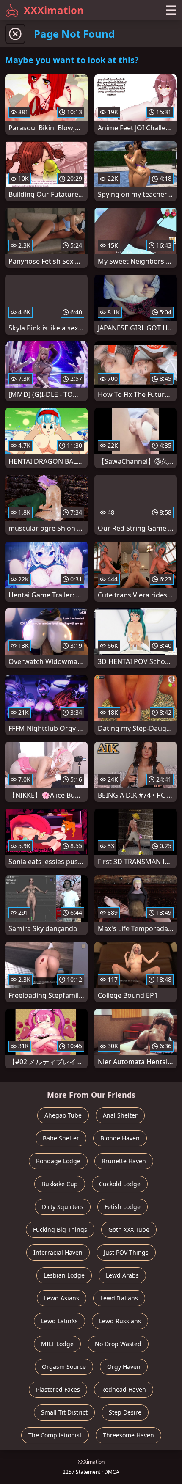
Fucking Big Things (60, 1229)
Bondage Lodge (58, 1161)
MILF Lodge (57, 1344)
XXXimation (54, 10)
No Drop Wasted (118, 1344)
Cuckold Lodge (120, 1184)
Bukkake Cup (59, 1184)
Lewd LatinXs (59, 1321)
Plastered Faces (58, 1389)
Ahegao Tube (63, 1115)
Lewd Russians (120, 1321)
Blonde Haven (120, 1138)
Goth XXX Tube (128, 1229)
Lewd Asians (61, 1298)
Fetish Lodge (123, 1207)
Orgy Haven (124, 1367)
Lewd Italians (119, 1298)
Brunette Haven (124, 1161)
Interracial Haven (58, 1252)
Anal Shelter (120, 1115)
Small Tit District (64, 1412)
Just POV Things (126, 1252)
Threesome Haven (128, 1435)
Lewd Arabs (122, 1275)
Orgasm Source (64, 1367)
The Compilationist (55, 1435)
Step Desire (125, 1412)
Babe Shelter (61, 1138)
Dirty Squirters (62, 1207)
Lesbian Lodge (64, 1275)
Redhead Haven (123, 1389)
